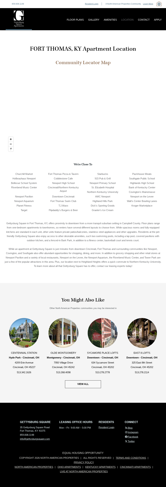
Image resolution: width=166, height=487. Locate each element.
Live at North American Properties (84, 471)
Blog (130, 428)
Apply (158, 20)
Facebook (133, 437)
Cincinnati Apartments (135, 467)
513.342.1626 (24, 372)
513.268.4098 (63, 372)
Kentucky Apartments (100, 467)
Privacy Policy (84, 462)
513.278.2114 (142, 372)
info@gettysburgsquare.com (35, 439)
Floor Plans (75, 20)
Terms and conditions (131, 458)
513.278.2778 (102, 372)
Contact (144, 20)
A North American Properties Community (129, 4)
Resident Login (91, 4)
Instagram (133, 432)
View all (83, 384)
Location (127, 20)
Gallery (93, 20)
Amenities (110, 20)
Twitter (131, 441)
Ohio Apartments (69, 467)
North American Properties (34, 467)
